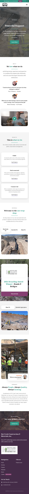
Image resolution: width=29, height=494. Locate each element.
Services (3, 465)
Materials (3, 469)
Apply (20, 1)
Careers (3, 474)
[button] (27, 4)
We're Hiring (8, 474)
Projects (3, 467)
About (2, 472)
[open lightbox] (14, 118)
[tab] (5, 230)
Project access (19, 462)
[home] (5, 4)
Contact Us (14, 423)
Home (2, 462)
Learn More (15, 42)
